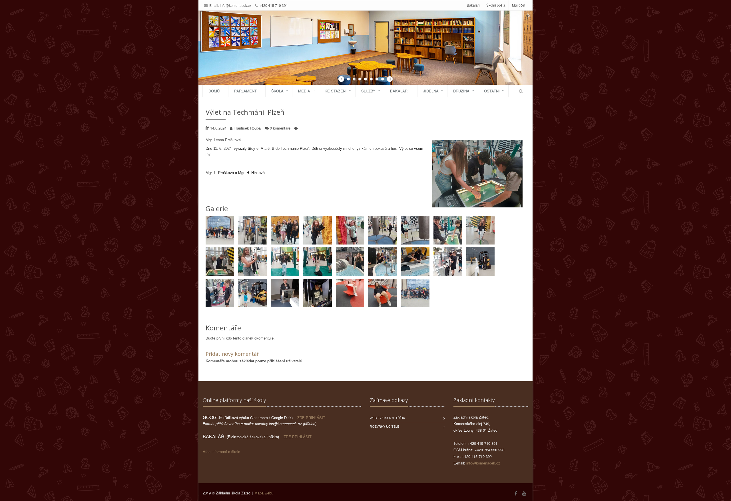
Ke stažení (336, 91)
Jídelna (431, 91)
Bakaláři (473, 5)
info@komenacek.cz (235, 5)
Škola (277, 91)
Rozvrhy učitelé (384, 426)
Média (304, 91)
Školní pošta (495, 5)
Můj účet (518, 5)
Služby (368, 91)
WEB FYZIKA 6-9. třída (387, 417)
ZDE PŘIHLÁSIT (311, 417)
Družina (461, 91)
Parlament (245, 91)
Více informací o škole (221, 451)
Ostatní (492, 91)
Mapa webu (263, 493)
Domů (214, 91)
